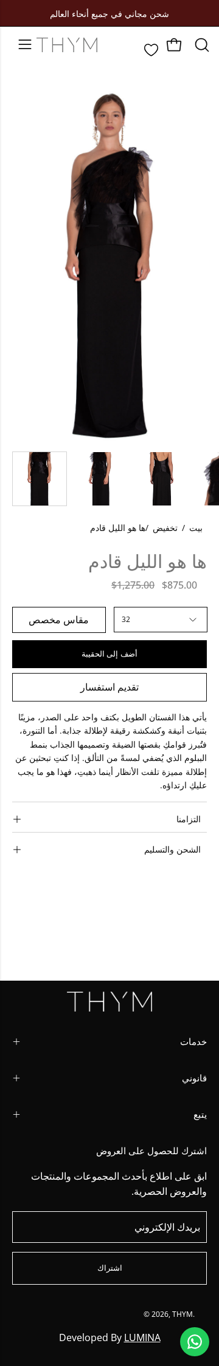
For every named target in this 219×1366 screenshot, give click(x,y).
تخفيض (165, 527)
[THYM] (66, 45)
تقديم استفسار (109, 687)
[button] (200, 44)
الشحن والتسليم (172, 849)
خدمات (193, 1041)
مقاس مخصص (59, 619)
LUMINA (142, 1337)
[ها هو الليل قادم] (39, 478)
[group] (109, 13)
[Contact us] (194, 1341)
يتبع (200, 1114)
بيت (196, 527)
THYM (182, 1314)
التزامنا (188, 819)
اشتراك (109, 1267)
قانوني (194, 1078)
